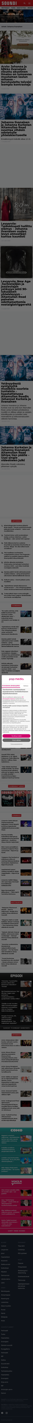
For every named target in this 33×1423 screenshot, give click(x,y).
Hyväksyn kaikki (17, 736)
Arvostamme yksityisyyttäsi (11, 685)
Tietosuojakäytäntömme (16, 744)
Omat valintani (16, 740)
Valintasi (25, 686)
